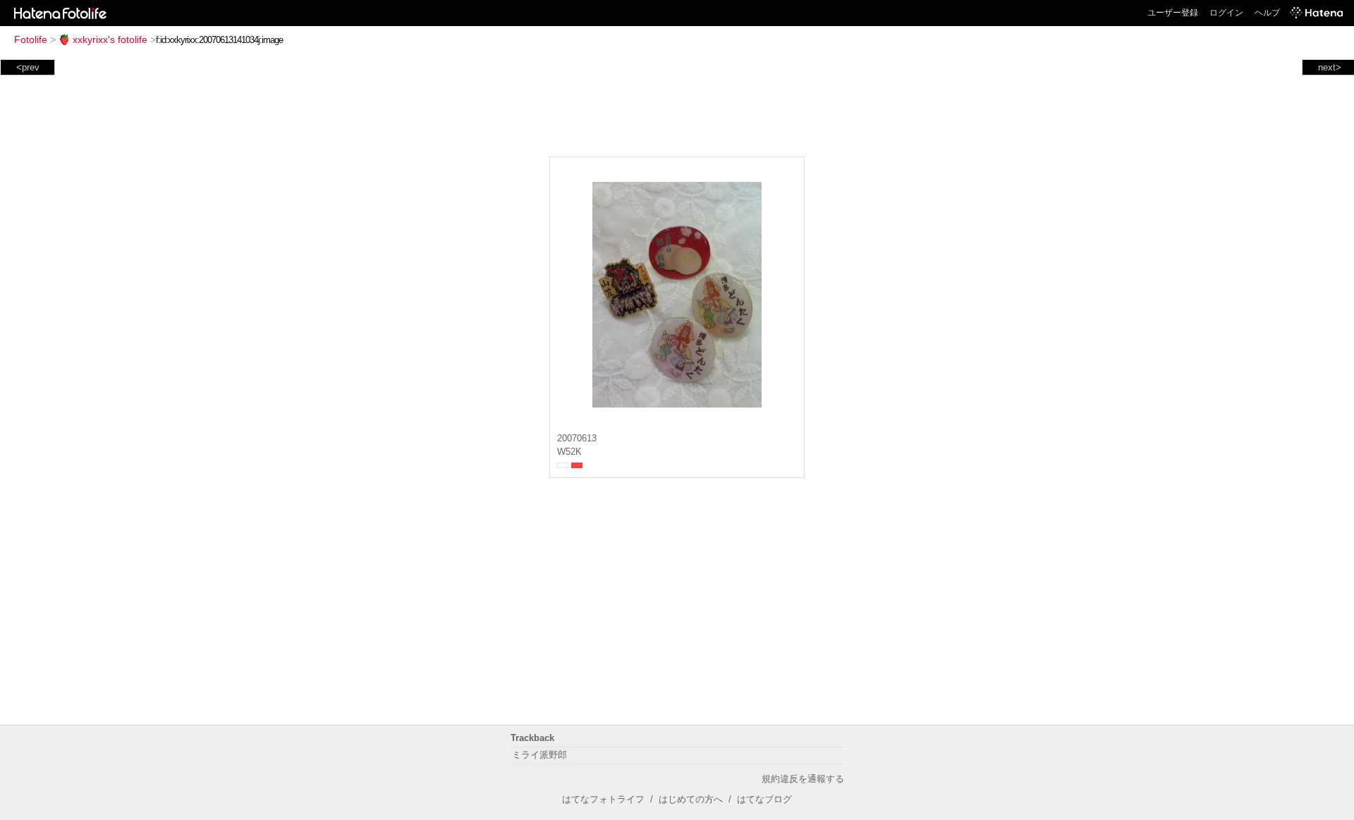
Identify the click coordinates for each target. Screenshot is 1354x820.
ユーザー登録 (1172, 13)
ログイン (1226, 13)
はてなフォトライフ (603, 799)
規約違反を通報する (803, 778)
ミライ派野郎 (539, 754)
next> (1329, 67)
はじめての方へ (691, 799)
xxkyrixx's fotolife (110, 39)
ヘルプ (1267, 13)
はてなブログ (764, 799)
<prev (27, 67)
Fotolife (30, 39)
